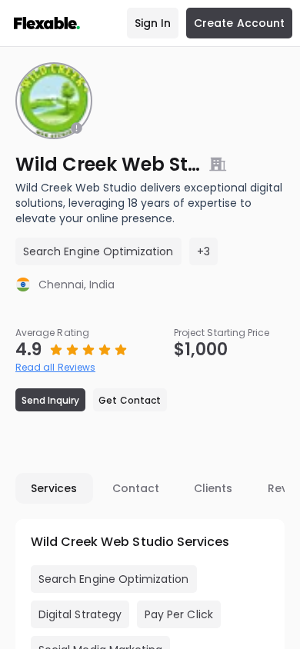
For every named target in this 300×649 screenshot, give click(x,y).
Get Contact (129, 400)
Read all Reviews (55, 367)
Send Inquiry (51, 400)
